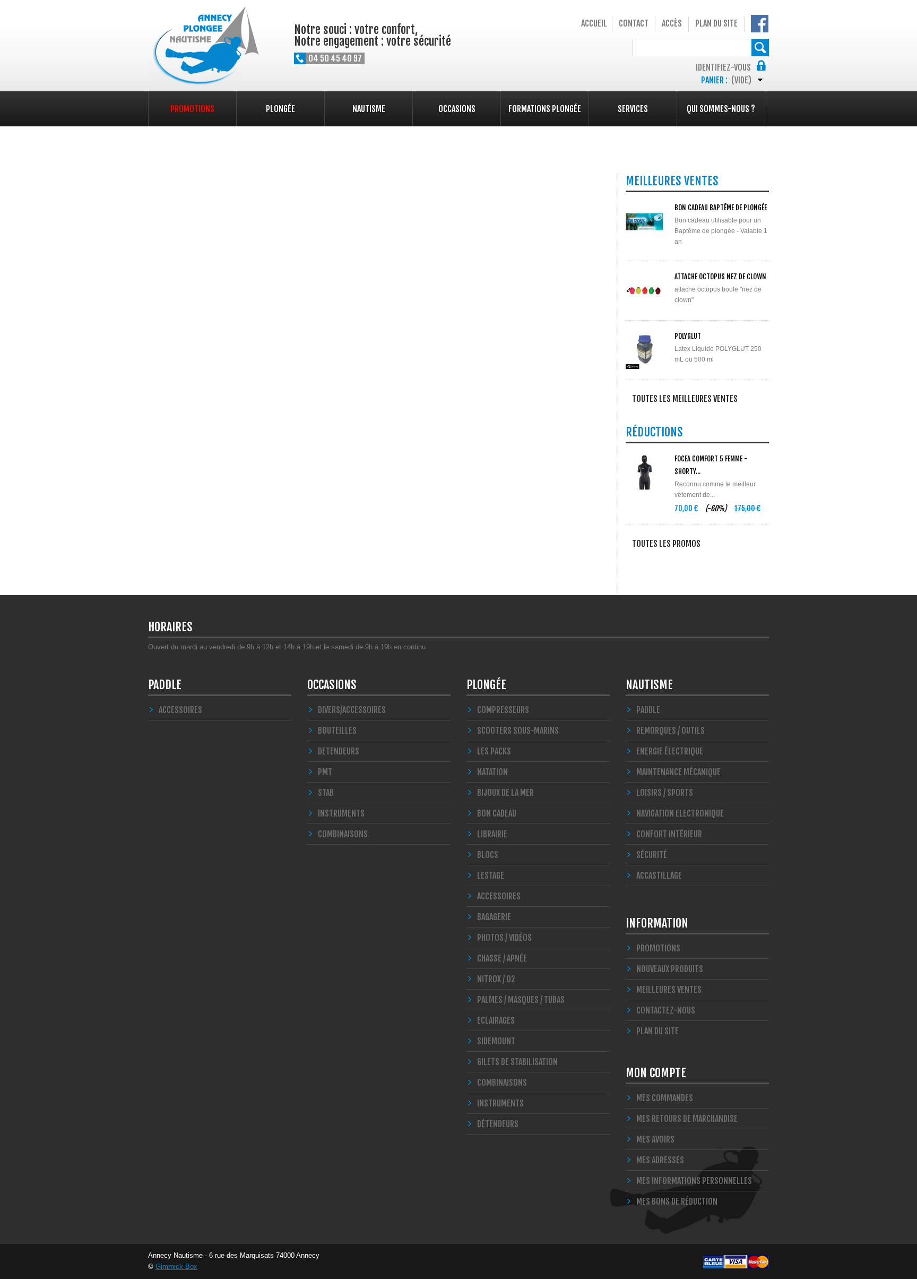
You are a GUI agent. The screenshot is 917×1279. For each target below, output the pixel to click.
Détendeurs (497, 1124)
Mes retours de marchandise (687, 1118)
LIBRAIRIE (492, 834)
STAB (326, 792)
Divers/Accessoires (352, 710)
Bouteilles (337, 730)
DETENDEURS (338, 751)
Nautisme (368, 109)
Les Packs (494, 751)
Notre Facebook (759, 23)
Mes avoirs (655, 1139)
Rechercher (760, 47)
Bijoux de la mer (505, 792)
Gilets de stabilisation (517, 1062)
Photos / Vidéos (504, 937)
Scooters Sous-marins (518, 730)
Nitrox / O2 (496, 979)
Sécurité (651, 854)
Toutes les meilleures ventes (685, 398)
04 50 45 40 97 (335, 58)
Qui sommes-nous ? (721, 109)
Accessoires (180, 710)
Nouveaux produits (669, 969)
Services (633, 109)
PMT (325, 772)
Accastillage (659, 875)
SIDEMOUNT (496, 1041)
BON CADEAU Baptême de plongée (720, 207)
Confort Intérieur (669, 834)
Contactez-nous (665, 1010)
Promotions (192, 109)
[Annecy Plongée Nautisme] (203, 46)
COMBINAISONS (343, 834)
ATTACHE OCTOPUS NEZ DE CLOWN (720, 276)
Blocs (487, 854)
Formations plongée (544, 109)
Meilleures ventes (669, 989)
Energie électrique (669, 751)
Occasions (456, 109)
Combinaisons (502, 1082)
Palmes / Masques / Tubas (521, 999)
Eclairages (496, 1020)
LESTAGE (490, 875)
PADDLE (164, 684)
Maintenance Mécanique (678, 772)
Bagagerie (494, 917)
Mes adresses (660, 1160)
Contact (633, 23)
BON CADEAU (496, 813)
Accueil (594, 23)
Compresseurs (503, 710)
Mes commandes (664, 1098)
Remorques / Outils (670, 730)
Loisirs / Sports (664, 792)
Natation (492, 772)
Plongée (280, 109)
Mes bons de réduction (676, 1201)
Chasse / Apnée (502, 958)
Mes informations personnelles (694, 1180)
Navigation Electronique (680, 813)
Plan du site (716, 23)
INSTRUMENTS (341, 813)
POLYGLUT (687, 336)
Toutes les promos (666, 543)
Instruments (500, 1103)
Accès (672, 23)
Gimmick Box (176, 1267)
